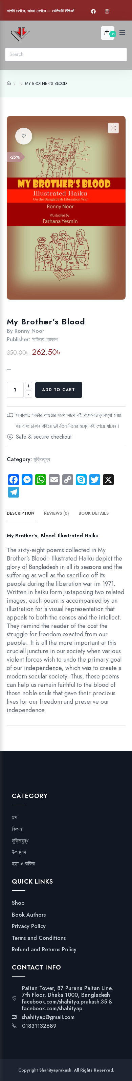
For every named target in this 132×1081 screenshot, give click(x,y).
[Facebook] (93, 12)
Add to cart (58, 390)
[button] (113, 128)
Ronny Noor (29, 331)
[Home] (9, 84)
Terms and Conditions (39, 938)
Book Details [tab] (94, 513)
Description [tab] (20, 513)
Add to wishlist (23, 136)
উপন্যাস (19, 852)
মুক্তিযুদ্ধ (42, 459)
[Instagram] (107, 12)
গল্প (14, 817)
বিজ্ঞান (17, 829)
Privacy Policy (29, 926)
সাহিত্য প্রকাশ (45, 339)
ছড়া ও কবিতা (23, 863)
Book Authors (29, 915)
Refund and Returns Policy (44, 949)
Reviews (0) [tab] (56, 513)
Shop (18, 903)
